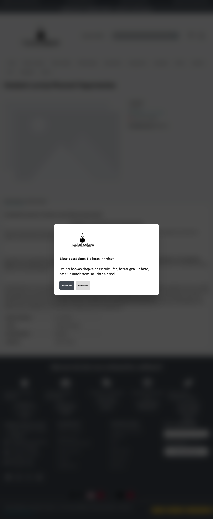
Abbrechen (83, 285)
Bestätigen (67, 285)
